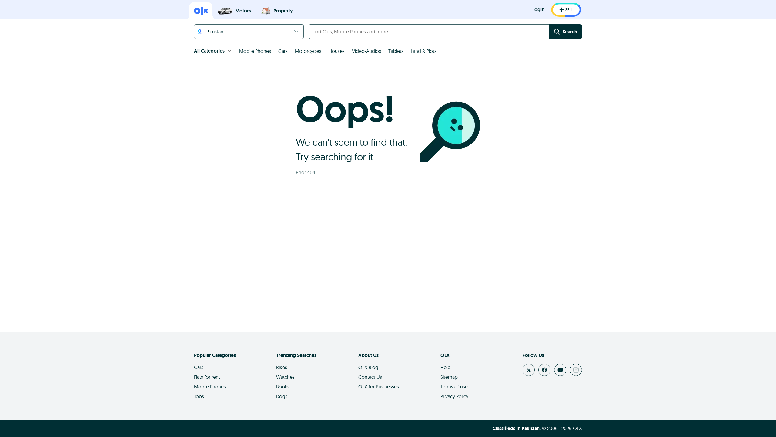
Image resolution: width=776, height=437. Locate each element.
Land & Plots (423, 51)
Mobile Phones (255, 51)
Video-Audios (366, 51)
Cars (283, 51)
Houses (337, 51)
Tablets (395, 51)
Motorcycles (308, 51)
